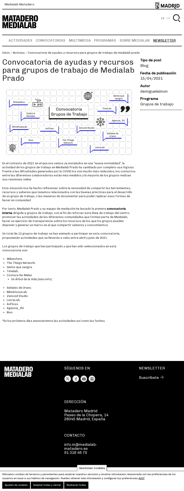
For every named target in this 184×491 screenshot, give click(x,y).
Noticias (19, 52)
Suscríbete (149, 377)
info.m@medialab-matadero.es (80, 446)
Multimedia (80, 40)
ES (162, 18)
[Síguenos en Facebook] (75, 378)
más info (45, 279)
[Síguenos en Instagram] (91, 378)
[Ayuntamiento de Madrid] (167, 4)
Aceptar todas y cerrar (47, 485)
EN (168, 18)
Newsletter (164, 40)
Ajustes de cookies (16, 485)
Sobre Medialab (135, 40)
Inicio (6, 52)
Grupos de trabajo (156, 104)
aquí (141, 478)
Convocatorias (50, 40)
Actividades (20, 40)
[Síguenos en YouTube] (83, 378)
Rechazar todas (76, 485)
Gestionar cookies (92, 468)
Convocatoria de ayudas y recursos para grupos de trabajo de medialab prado (84, 52)
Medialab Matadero (19, 4)
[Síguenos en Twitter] (67, 378)
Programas (105, 40)
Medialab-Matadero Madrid (24, 22)
